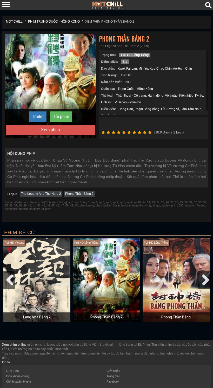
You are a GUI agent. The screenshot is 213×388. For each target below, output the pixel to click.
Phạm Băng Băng (147, 109)
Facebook (112, 381)
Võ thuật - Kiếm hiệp (179, 95)
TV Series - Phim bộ (127, 102)
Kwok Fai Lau (127, 68)
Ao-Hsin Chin (182, 68)
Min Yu (143, 68)
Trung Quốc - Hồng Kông (135, 89)
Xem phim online (14, 344)
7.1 (125, 62)
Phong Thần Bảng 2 (79, 194)
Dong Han (125, 109)
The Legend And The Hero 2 (41, 194)
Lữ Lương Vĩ (170, 109)
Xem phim (50, 130)
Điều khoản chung (17, 376)
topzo (6, 362)
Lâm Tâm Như (191, 109)
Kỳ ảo (199, 95)
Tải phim (61, 116)
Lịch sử (106, 102)
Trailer (38, 116)
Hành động (155, 95)
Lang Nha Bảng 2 (37, 317)
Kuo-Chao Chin (161, 68)
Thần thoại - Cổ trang (131, 95)
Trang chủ (112, 376)
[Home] (107, 5)
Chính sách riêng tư (18, 381)
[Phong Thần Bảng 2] (50, 86)
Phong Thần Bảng (176, 317)
